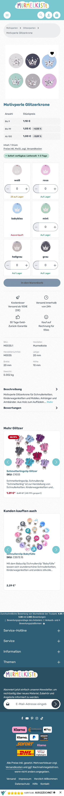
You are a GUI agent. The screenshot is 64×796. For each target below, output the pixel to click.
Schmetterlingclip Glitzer (22, 471)
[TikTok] (41, 718)
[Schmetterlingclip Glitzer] (32, 452)
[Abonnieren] (56, 704)
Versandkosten (14, 767)
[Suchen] (40, 15)
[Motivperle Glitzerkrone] (32, 72)
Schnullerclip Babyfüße (21, 553)
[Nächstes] (56, 462)
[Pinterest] (32, 718)
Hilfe (35, 783)
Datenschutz (22, 783)
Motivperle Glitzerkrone (19, 32)
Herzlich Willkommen (45, 778)
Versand (11, 778)
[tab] (31, 395)
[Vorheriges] (8, 462)
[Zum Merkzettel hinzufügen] (52, 53)
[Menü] (7, 15)
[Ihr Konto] (48, 15)
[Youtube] (27, 718)
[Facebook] (22, 718)
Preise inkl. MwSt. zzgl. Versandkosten (23, 148)
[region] (32, 72)
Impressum (25, 778)
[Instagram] (37, 718)
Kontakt (45, 783)
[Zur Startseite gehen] (32, 5)
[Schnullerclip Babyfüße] (32, 534)
